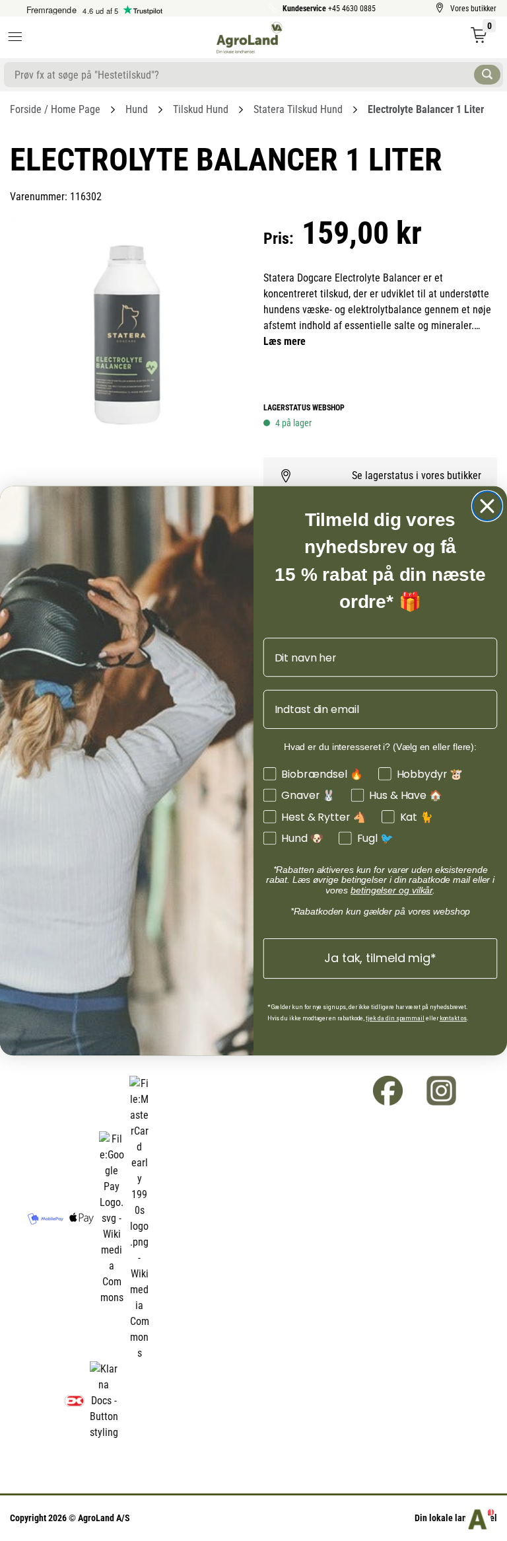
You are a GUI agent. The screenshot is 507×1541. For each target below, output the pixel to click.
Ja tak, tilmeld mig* (380, 958)
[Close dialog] (487, 505)
